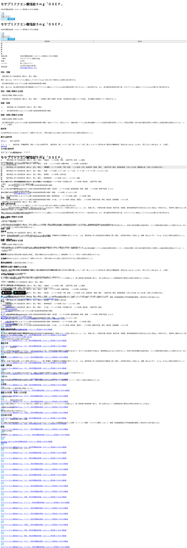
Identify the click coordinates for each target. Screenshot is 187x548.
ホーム (3, 437)
